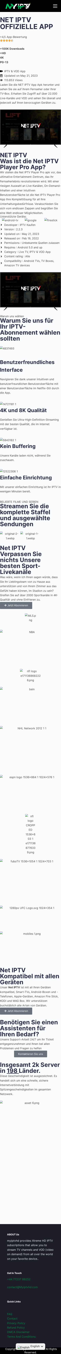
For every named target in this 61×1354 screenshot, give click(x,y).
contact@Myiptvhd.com (22, 1287)
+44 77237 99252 (18, 1279)
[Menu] (55, 6)
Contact (12, 1318)
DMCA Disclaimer (18, 1332)
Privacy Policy (16, 1323)
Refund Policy (16, 1327)
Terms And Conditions (21, 1336)
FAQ (9, 1314)
